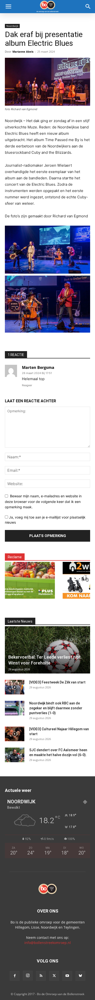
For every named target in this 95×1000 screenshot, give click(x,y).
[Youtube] (67, 976)
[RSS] (41, 976)
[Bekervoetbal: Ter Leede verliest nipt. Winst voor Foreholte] (47, 649)
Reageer (27, 385)
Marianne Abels (22, 51)
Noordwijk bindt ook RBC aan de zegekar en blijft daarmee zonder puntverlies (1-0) (55, 708)
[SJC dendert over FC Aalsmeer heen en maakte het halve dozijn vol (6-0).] (14, 755)
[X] (54, 976)
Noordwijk (12, 26)
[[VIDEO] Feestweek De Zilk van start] (14, 687)
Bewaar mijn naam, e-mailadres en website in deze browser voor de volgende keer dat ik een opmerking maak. (43, 501)
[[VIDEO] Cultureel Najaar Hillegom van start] (14, 734)
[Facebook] (14, 976)
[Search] (88, 6)
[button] (8, 6)
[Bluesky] (80, 976)
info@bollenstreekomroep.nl (47, 942)
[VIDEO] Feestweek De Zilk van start (57, 682)
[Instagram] (28, 976)
